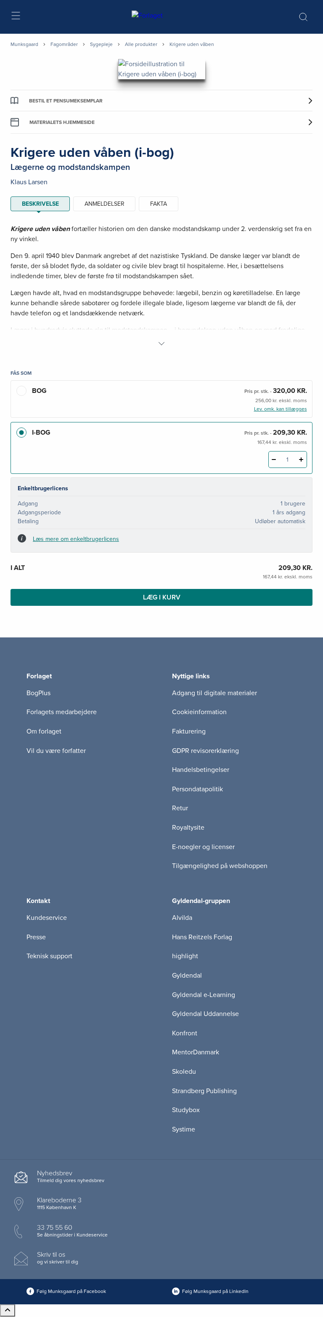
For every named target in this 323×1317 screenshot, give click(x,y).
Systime (183, 1129)
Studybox (186, 1110)
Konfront (184, 1033)
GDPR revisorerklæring (205, 751)
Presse (36, 937)
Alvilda (182, 918)
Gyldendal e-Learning (203, 995)
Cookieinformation (199, 712)
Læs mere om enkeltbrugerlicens (76, 539)
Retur (180, 808)
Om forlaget (43, 731)
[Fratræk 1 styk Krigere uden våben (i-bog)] (274, 460)
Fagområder (64, 44)
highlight (185, 956)
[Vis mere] (161, 344)
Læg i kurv (161, 597)
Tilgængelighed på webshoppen (219, 866)
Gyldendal (187, 975)
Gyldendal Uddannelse (205, 1014)
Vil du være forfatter (56, 751)
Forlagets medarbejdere (61, 712)
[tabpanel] (161, 286)
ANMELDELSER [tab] (104, 203)
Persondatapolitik (197, 789)
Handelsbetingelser (200, 770)
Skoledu (184, 1071)
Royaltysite (188, 827)
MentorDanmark (195, 1052)
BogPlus (38, 693)
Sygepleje (101, 44)
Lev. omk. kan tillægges (280, 409)
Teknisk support (49, 956)
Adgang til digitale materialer (214, 693)
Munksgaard (24, 44)
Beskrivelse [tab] (40, 203)
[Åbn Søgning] (303, 17)
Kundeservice (46, 918)
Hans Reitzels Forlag (202, 937)
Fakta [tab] (158, 203)
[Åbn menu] (15, 17)
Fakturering (189, 731)
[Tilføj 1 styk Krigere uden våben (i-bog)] (301, 460)
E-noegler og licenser (203, 847)
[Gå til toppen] (7, 1310)
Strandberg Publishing (204, 1091)
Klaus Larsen (29, 182)
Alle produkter (141, 44)
